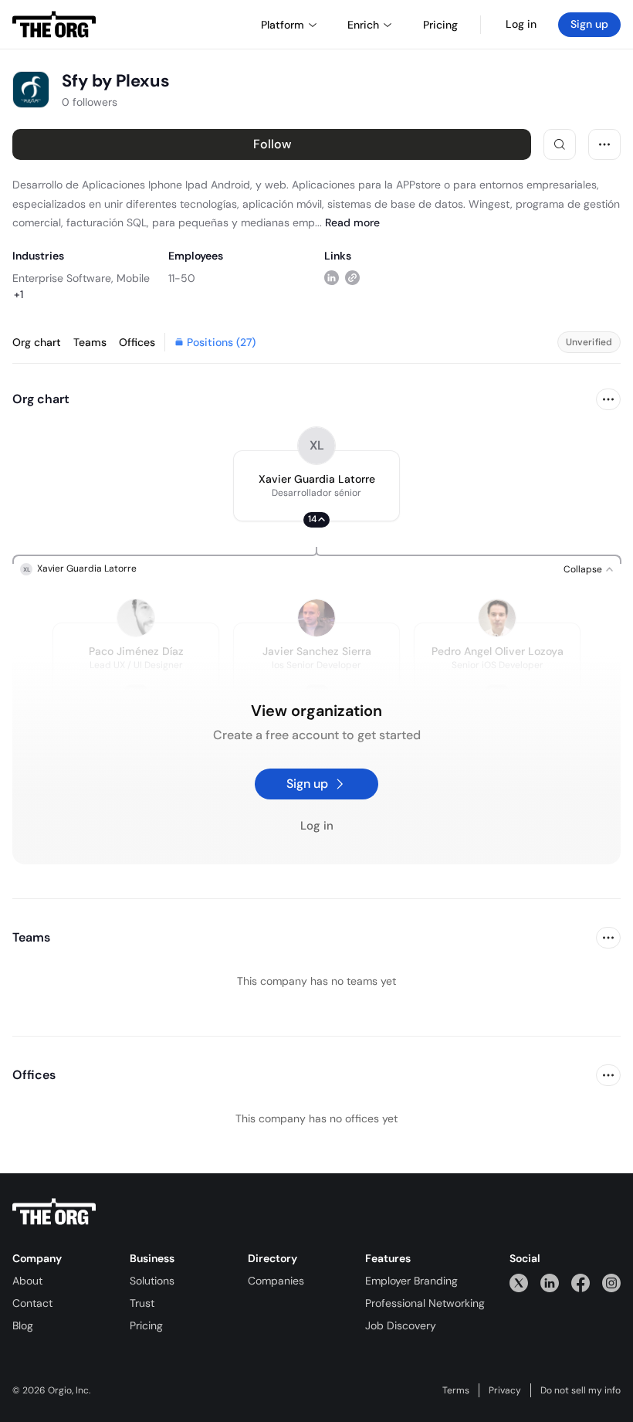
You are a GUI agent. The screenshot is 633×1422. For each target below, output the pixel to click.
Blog (22, 1325)
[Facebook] (580, 1282)
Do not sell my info (580, 1390)
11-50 (181, 278)
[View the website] (352, 277)
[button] (316, 485)
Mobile (133, 278)
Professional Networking (425, 1303)
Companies (276, 1281)
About (27, 1281)
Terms (455, 1390)
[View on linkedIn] (331, 277)
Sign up (589, 24)
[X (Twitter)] (518, 1282)
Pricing (146, 1325)
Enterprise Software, (62, 278)
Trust (142, 1303)
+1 (18, 294)
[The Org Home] (54, 25)
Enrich (363, 25)
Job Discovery (400, 1325)
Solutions (152, 1281)
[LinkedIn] (549, 1282)
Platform (282, 25)
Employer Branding (411, 1281)
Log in (521, 24)
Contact (32, 1303)
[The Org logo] (54, 1212)
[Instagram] (611, 1282)
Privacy (505, 1390)
